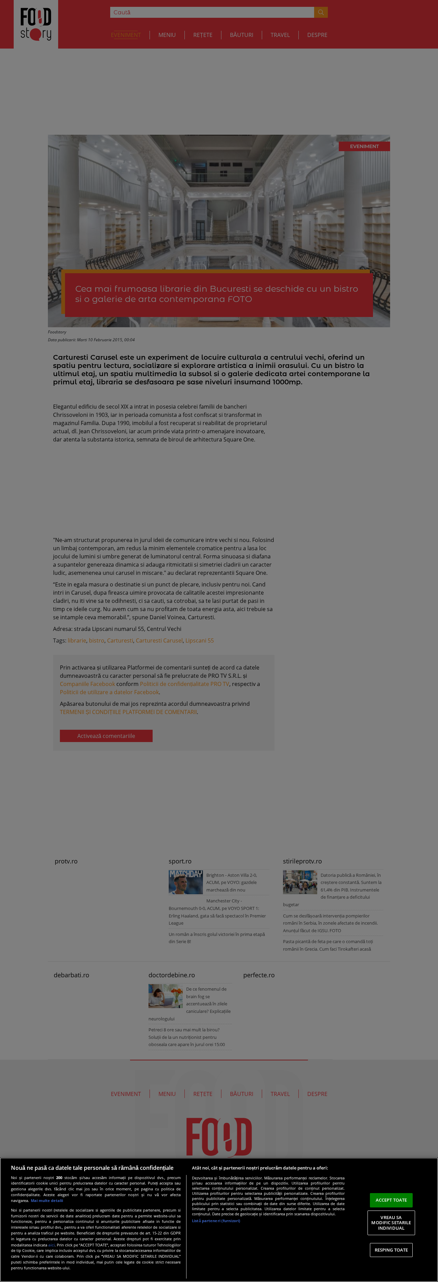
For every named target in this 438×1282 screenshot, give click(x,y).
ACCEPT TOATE (391, 1200)
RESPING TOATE (391, 1250)
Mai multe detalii (47, 1200)
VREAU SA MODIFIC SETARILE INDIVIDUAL (391, 1222)
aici (51, 1245)
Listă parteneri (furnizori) (216, 1220)
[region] (219, 1220)
